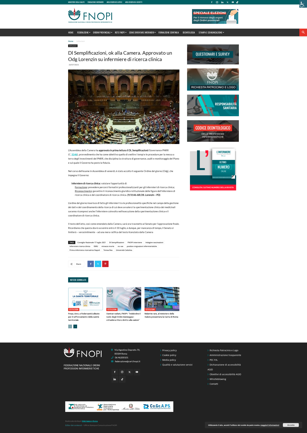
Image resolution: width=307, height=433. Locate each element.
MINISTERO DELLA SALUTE (76, 2)
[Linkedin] (222, 2)
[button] (303, 32)
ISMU (96, 246)
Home (70, 32)
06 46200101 (121, 357)
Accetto (291, 425)
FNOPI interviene (135, 242)
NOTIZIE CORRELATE (78, 279)
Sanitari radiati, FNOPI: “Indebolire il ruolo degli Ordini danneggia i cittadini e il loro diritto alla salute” (123, 316)
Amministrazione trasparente (225, 355)
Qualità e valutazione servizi (177, 364)
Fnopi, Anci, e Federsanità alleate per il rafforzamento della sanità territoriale (83, 316)
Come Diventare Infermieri (141, 32)
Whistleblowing (218, 379)
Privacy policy (169, 350)
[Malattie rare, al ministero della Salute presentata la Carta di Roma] (162, 299)
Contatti (214, 383)
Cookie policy (169, 355)
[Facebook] (211, 2)
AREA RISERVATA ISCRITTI (133, 2)
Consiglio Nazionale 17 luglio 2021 (91, 242)
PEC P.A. (214, 359)
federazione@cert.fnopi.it (127, 361)
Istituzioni (73, 46)
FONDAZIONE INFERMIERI (96, 2)
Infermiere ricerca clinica (80, 246)
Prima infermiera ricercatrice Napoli (85, 250)
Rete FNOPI (120, 32)
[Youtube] (232, 2)
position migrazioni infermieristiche (142, 246)
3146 (74, 154)
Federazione (83, 32)
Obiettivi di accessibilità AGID (225, 374)
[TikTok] (237, 2)
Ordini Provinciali (101, 32)
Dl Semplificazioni (116, 242)
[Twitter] (227, 2)
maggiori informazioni (269, 425)
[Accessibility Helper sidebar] (303, 4)
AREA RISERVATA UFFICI (114, 2)
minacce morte (108, 246)
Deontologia (189, 32)
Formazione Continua (168, 32)
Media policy (169, 359)
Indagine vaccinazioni (154, 242)
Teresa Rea (107, 250)
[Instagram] (217, 2)
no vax (120, 246)
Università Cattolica (124, 250)
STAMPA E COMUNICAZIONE (210, 32)
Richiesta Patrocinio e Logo (224, 350)
